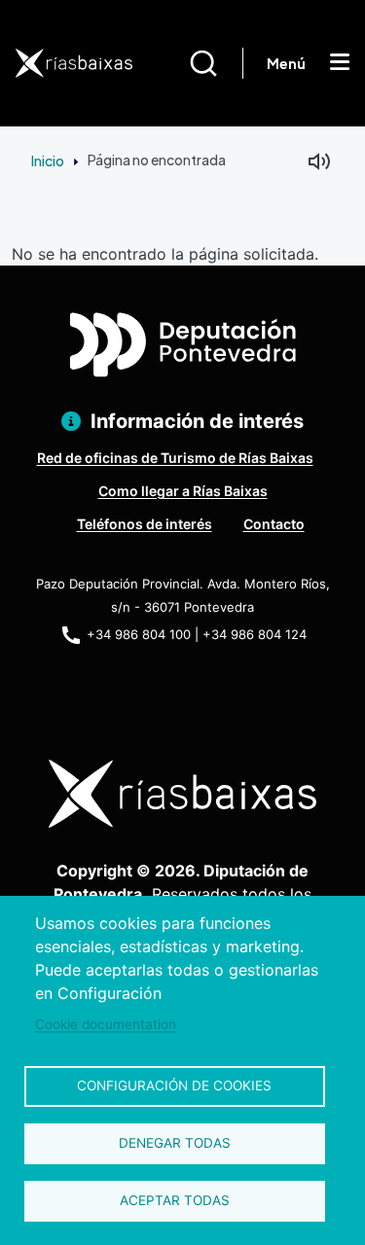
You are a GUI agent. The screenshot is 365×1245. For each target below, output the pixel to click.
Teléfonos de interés (144, 524)
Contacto (274, 524)
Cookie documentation (105, 1024)
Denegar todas (175, 1143)
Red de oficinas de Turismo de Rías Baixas (175, 457)
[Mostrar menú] (339, 63)
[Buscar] (215, 63)
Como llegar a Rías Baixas (183, 490)
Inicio (47, 160)
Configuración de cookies (174, 1085)
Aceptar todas (175, 1200)
